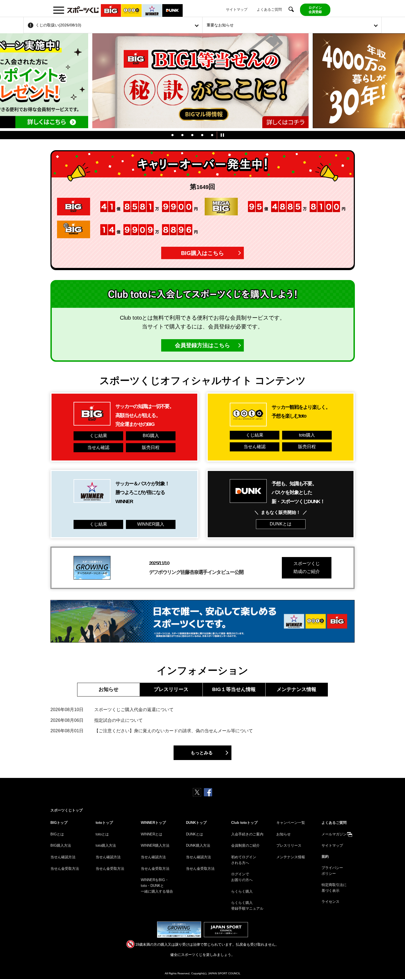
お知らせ (108, 689)
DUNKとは (280, 524)
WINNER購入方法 (155, 845)
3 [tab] (192, 135)
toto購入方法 (106, 845)
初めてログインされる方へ (243, 860)
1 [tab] (172, 135)
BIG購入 (151, 435)
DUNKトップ (196, 823)
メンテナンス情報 (296, 689)
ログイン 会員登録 (315, 9)
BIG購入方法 (60, 845)
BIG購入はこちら (202, 253)
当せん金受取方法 (64, 868)
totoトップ (104, 823)
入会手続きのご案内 (247, 834)
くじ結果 (98, 435)
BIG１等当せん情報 (234, 689)
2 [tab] (182, 135)
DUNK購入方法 (198, 845)
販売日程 (151, 447)
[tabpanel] (202, 82)
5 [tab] (212, 135)
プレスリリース (171, 689)
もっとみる (202, 752)
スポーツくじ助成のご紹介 (306, 567)
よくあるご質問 (269, 9)
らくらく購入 (242, 891)
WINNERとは (151, 834)
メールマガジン (334, 834)
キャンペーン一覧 (290, 823)
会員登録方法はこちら (202, 345)
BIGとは (57, 834)
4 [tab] (202, 135)
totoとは (102, 834)
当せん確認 (98, 447)
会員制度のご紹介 (245, 845)
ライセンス (330, 902)
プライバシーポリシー (332, 871)
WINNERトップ (153, 823)
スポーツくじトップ (66, 810)
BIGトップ (59, 823)
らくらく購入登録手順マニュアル (247, 906)
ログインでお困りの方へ (242, 877)
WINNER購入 (150, 524)
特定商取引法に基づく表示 (334, 888)
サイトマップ (236, 9)
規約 (325, 856)
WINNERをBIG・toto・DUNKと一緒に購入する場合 (157, 885)
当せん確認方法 (62, 857)
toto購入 (307, 435)
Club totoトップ (244, 823)
